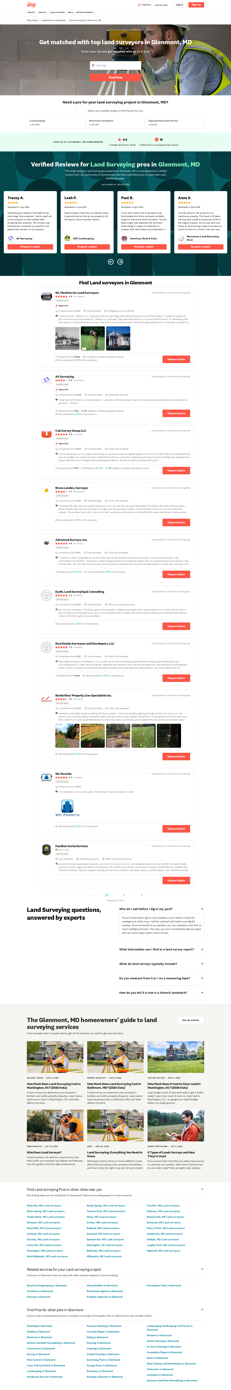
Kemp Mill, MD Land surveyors (44, 1228)
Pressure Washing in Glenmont (104, 1326)
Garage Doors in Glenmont (102, 1365)
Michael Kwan (35, 1078)
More (70, 12)
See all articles (190, 1020)
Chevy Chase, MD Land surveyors (166, 1228)
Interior (31, 12)
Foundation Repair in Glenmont (164, 1352)
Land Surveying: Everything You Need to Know (114, 1154)
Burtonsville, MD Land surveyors (165, 1217)
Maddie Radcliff (96, 1078)
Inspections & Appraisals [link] (53, 20)
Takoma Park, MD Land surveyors (106, 1211)
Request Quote (176, 359)
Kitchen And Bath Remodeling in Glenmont (51, 1343)
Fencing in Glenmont (38, 1296)
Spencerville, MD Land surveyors (105, 1239)
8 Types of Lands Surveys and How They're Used (171, 1154)
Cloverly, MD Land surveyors (43, 1239)
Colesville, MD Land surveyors (44, 1245)
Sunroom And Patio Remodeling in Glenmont (172, 1380)
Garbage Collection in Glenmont (105, 1376)
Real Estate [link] (32, 20)
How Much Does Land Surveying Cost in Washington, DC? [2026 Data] (54, 1085)
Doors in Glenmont (157, 1358)
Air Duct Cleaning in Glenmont (164, 1346)
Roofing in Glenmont (38, 1331)
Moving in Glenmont (38, 1354)
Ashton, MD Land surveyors (102, 1222)
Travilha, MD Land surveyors (163, 1205)
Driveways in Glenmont (100, 1371)
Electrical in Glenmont (39, 1337)
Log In (179, 4)
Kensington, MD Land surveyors (45, 1250)
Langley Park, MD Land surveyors (166, 1245)
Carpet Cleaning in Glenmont (103, 1354)
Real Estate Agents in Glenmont (105, 1291)
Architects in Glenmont (40, 1291)
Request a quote (30, 246)
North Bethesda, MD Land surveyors (47, 1256)
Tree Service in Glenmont (41, 1348)
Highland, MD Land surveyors (163, 1250)
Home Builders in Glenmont (102, 1285)
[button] (67, 338)
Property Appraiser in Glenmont (105, 1296)
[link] (11, 238)
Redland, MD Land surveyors (103, 1228)
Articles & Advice (84, 12)
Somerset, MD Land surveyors (164, 1222)
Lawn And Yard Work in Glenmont (46, 1365)
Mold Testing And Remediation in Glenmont (171, 1363)
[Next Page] (142, 895)
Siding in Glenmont (97, 1337)
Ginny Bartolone (158, 1146)
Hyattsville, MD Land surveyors (165, 1233)
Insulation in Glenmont (160, 1375)
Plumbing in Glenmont (39, 1326)
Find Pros (115, 77)
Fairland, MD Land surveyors (43, 1233)
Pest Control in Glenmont (41, 1359)
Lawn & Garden (57, 12)
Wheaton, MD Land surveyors (43, 1222)
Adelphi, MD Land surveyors (163, 1239)
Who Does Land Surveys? (44, 1152)
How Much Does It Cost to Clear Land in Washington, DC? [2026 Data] (174, 1085)
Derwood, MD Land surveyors (103, 1233)
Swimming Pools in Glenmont (103, 1359)
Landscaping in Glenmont (41, 1371)
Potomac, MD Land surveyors (163, 1211)
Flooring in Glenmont (99, 1343)
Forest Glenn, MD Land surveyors (46, 1217)
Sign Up (196, 4)
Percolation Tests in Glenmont (164, 1285)
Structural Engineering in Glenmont (47, 1285)
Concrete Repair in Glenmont (103, 1331)
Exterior (42, 12)
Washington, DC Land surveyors (105, 1245)
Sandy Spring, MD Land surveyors (106, 1205)
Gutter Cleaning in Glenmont (163, 1341)
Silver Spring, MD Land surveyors (46, 1211)
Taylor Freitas (156, 1078)
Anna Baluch (34, 1146)
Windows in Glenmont (159, 1335)
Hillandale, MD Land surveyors (104, 1256)
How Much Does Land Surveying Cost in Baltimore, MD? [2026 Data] (114, 1085)
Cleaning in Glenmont (99, 1348)
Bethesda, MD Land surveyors (104, 1250)
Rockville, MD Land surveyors (44, 1205)
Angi (89, 1146)
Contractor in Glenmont (160, 1369)
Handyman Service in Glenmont (45, 1376)
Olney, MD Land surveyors (102, 1217)
